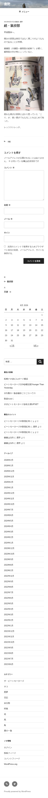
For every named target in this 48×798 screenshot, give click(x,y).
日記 (9, 141)
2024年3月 (8, 531)
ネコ (6, 686)
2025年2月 (8, 482)
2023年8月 (8, 565)
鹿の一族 (8, 730)
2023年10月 (9, 554)
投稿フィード (10, 753)
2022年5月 (8, 603)
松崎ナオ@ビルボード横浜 (16, 379)
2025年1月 (8, 487)
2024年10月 (9, 504)
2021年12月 (9, 631)
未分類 (7, 703)
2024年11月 (9, 498)
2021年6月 (8, 664)
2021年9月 (8, 647)
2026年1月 (8, 465)
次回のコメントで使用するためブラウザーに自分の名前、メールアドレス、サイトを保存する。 (24, 249)
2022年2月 (8, 620)
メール (8, 219)
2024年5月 (8, 521)
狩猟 (6, 708)
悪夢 (6, 692)
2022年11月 (9, 576)
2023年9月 (8, 559)
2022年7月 (8, 592)
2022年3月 (8, 614)
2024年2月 (8, 537)
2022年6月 (8, 598)
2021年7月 (8, 658)
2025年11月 (9, 476)
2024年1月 (8, 543)
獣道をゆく (9, 399)
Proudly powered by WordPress (17, 791)
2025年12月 (9, 471)
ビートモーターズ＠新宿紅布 (17, 421)
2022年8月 (8, 587)
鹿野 (7, 4)
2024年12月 (9, 493)
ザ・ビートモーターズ (14, 681)
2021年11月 (9, 636)
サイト (7, 232)
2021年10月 (9, 642)
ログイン (8, 747)
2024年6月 (8, 515)
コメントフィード (12, 758)
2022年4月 (8, 609)
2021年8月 (8, 653)
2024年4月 (8, 526)
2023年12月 (9, 548)
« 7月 (12, 345)
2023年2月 (8, 570)
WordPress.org (10, 764)
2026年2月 (8, 460)
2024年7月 (8, 509)
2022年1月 (8, 625)
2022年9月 (8, 581)
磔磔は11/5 (8, 437)
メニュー (25, 12)
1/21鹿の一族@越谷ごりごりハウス (20, 393)
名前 (7, 205)
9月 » (36, 345)
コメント (9, 167)
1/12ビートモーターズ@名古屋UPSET (21, 404)
